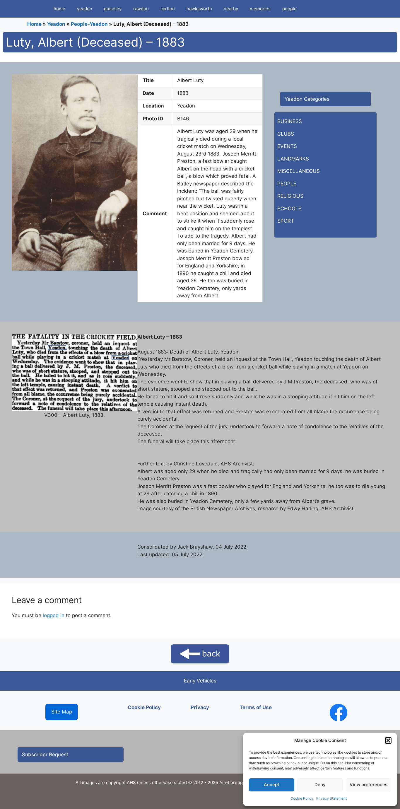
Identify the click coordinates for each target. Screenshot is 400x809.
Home (34, 24)
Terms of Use (256, 707)
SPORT (285, 221)
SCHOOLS (289, 208)
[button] (388, 740)
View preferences (368, 784)
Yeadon (56, 24)
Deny (320, 784)
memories (260, 8)
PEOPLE (286, 184)
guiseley (113, 8)
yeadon (84, 8)
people (289, 8)
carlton (167, 8)
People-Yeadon (89, 24)
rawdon (141, 8)
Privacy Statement (331, 798)
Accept (271, 784)
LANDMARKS (293, 159)
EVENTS (287, 146)
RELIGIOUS (290, 196)
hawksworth (199, 8)
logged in (53, 615)
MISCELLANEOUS (298, 171)
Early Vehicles (200, 681)
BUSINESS (289, 121)
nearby (231, 8)
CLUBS (285, 134)
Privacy (200, 707)
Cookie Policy (301, 798)
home (59, 8)
